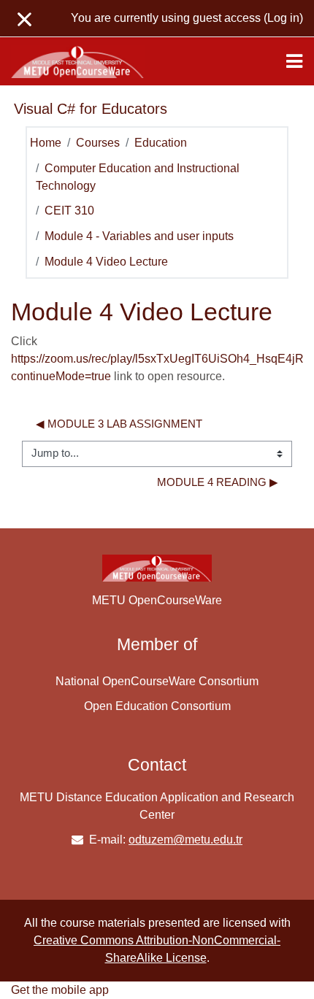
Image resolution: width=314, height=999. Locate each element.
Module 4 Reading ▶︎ (217, 482)
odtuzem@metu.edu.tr (185, 839)
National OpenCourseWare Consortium (157, 681)
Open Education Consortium (157, 706)
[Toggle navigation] (294, 61)
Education (160, 142)
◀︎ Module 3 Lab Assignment (119, 424)
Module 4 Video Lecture (106, 261)
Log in (283, 18)
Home (45, 142)
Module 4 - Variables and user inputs (139, 236)
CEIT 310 (69, 210)
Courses (98, 142)
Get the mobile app (60, 990)
